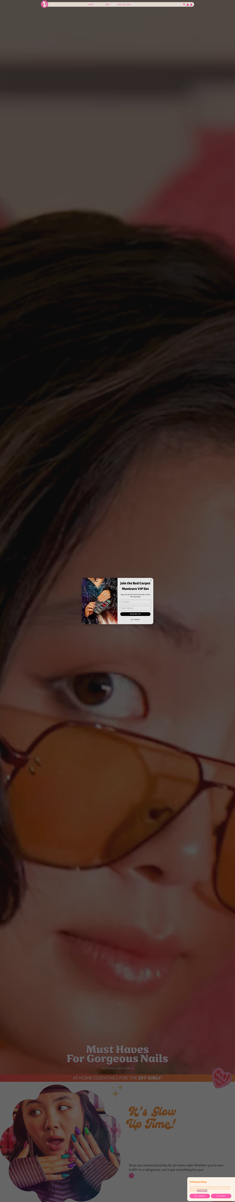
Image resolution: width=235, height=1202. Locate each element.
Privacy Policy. (202, 1191)
